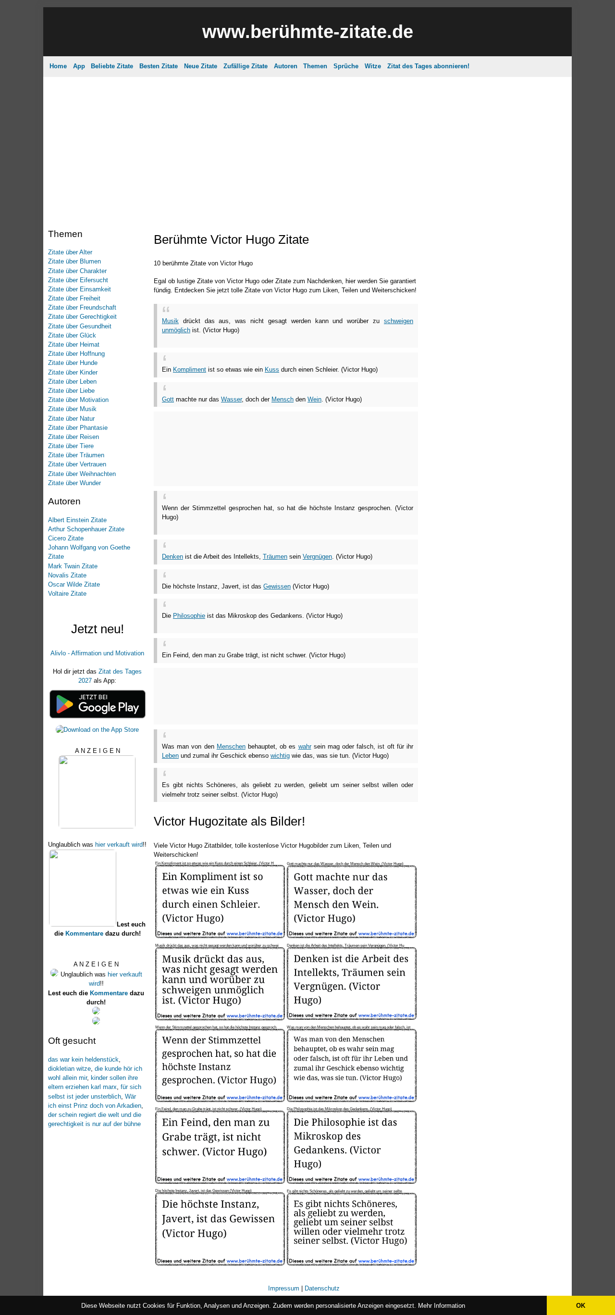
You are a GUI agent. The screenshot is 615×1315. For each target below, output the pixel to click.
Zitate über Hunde (73, 362)
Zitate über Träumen (76, 455)
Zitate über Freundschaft (82, 307)
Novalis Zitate (67, 575)
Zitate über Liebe (71, 390)
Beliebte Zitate (112, 66)
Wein (314, 399)
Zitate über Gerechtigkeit (82, 316)
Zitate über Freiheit (74, 298)
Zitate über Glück (72, 335)
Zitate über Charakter (77, 271)
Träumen (275, 556)
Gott (168, 399)
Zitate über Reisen (73, 436)
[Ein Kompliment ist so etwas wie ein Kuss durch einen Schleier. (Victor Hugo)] (220, 935)
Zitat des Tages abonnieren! (428, 66)
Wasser (231, 399)
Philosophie (189, 615)
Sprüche (345, 66)
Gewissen (277, 586)
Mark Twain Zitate (73, 566)
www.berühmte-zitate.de (307, 31)
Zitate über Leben (72, 381)
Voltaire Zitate (67, 593)
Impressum (283, 1288)
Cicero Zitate (66, 538)
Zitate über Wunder (74, 483)
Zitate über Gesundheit (79, 326)
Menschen (231, 746)
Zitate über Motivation (78, 399)
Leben (170, 755)
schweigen (398, 321)
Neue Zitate (200, 66)
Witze (373, 66)
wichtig (280, 755)
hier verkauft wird (119, 844)
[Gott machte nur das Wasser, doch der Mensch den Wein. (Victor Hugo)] (352, 935)
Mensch (282, 399)
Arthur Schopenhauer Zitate (86, 529)
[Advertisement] (307, 146)
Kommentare (84, 933)
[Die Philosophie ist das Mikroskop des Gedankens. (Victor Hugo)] (352, 1181)
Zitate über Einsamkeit (79, 289)
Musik (170, 321)
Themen (315, 66)
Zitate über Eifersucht (78, 280)
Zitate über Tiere (71, 446)
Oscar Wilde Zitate (74, 584)
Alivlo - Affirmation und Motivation (97, 653)
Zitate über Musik (72, 409)
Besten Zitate (158, 66)
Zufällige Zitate (245, 66)
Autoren (285, 66)
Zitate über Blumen (74, 261)
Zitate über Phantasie (78, 427)
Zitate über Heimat (73, 344)
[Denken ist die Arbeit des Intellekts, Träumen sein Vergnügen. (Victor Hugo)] (352, 1017)
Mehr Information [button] (441, 1305)
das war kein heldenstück (83, 1059)
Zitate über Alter (70, 252)
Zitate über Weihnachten (82, 473)
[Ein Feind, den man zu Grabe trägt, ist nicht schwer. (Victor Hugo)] (220, 1181)
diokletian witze (69, 1068)
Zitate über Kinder (73, 372)
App (79, 66)
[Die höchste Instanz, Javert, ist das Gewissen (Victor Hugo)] (220, 1263)
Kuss (272, 369)
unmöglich (176, 330)
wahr (304, 746)
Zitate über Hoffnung (76, 353)
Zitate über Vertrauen (77, 464)
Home (58, 66)
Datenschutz (322, 1288)
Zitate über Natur (71, 418)
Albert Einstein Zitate (77, 520)
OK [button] (580, 1305)
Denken (172, 556)
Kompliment (189, 369)
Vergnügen (317, 556)
